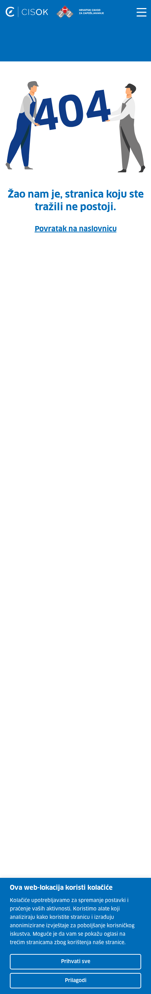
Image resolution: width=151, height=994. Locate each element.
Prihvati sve (75, 961)
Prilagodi (75, 980)
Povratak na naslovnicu (76, 229)
